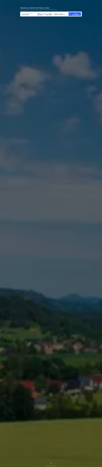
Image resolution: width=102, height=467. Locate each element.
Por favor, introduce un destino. (27, 13)
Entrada (39, 13)
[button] (92, 2)
